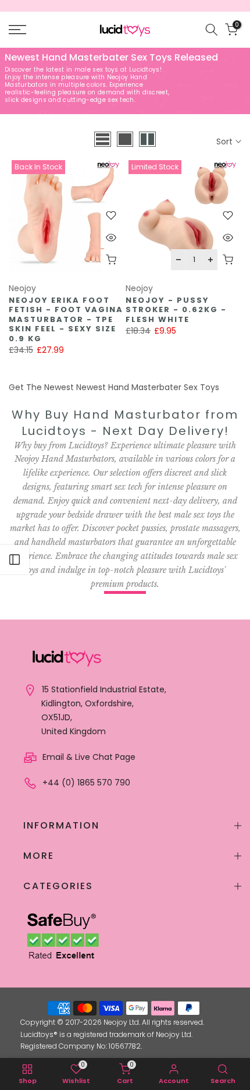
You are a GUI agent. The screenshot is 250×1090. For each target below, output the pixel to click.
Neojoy (22, 288)
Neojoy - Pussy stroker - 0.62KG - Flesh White (176, 310)
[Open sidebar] (14, 559)
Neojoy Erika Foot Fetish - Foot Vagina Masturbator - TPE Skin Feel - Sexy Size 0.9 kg (66, 319)
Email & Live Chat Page (87, 757)
